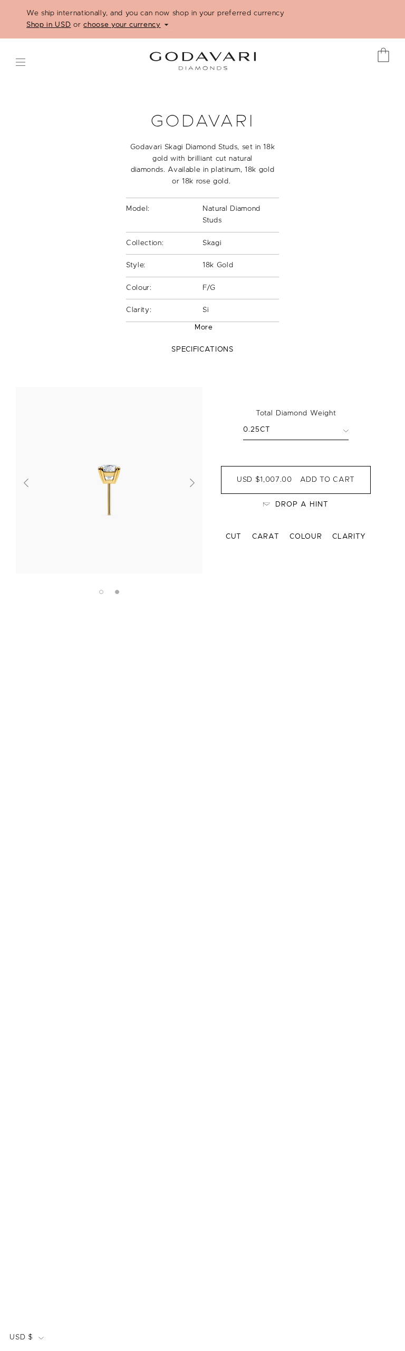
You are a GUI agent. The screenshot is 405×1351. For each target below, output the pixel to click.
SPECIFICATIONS (202, 349)
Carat (265, 536)
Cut (234, 536)
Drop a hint (302, 504)
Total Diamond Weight (296, 413)
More (204, 327)
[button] (26, 483)
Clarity (349, 536)
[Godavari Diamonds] (202, 56)
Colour (306, 536)
